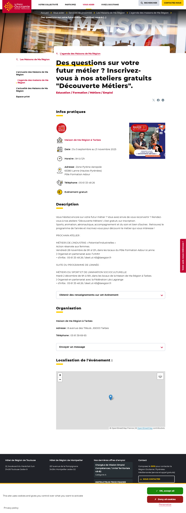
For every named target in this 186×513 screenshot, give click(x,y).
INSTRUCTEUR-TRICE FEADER (110, 482)
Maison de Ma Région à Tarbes (83, 140)
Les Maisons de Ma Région (110, 12)
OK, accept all (166, 491)
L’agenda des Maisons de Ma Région (80, 53)
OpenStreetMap (145, 428)
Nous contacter (151, 479)
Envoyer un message (72, 347)
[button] (110, 397)
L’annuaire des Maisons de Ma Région (32, 73)
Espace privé (23, 96)
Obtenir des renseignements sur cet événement (88, 295)
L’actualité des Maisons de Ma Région (32, 89)
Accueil (45, 12)
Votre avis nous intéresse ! (183, 255)
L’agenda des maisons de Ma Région (149, 12)
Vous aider (58, 12)
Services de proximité (80, 12)
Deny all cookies (166, 499)
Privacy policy (11, 507)
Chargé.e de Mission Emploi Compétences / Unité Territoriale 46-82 (112, 468)
